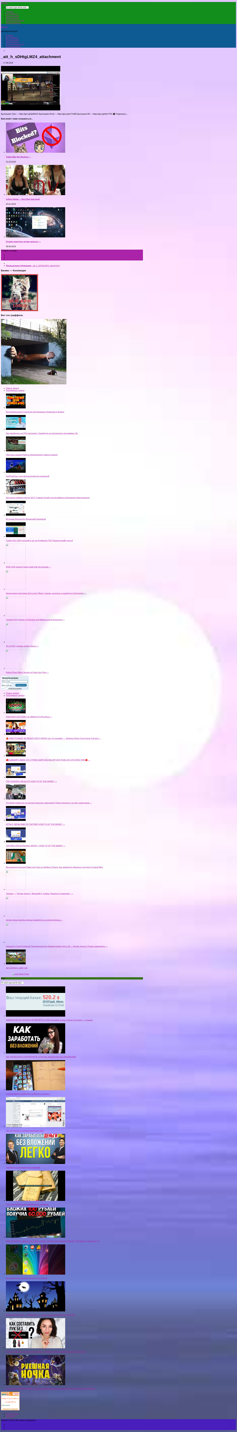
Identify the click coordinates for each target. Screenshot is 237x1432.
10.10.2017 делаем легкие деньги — (22, 646)
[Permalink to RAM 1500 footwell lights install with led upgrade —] (16, 563)
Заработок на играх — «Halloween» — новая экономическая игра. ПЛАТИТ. (40, 1315)
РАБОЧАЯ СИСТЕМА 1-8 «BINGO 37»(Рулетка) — (29, 717)
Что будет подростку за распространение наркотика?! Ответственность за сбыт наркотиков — (49, 803)
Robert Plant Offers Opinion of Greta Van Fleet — (27, 672)
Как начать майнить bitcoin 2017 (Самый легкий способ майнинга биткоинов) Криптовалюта (48, 498)
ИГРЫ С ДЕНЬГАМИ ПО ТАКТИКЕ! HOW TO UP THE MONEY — (35, 824)
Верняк (4, 3)
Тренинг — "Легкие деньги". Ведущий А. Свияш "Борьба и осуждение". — (39, 894)
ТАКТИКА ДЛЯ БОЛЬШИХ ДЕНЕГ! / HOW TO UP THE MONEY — (35, 846)
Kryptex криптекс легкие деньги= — (23, 242)
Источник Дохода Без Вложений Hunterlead (26, 519)
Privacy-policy (12, 1414)
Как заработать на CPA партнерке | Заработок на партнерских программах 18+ (42, 433)
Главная (10, 12)
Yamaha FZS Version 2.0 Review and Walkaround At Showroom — (35, 620)
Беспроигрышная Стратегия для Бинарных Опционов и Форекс (35, 412)
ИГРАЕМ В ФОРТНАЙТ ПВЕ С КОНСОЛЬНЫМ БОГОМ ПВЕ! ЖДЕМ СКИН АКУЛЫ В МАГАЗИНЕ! (50, 1389)
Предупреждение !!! (15, 21)
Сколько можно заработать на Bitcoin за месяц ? (28, 1094)
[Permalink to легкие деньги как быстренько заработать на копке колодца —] (16, 916)
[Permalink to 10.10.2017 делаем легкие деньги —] (16, 642)
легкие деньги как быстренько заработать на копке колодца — (34, 920)
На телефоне (12, 14)
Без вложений (12, 16)
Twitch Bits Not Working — (18, 157)
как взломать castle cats (17, 968)
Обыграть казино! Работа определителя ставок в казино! (32, 455)
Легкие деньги (12, 18)
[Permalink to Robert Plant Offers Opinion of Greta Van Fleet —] (16, 668)
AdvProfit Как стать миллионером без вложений (27, 476)
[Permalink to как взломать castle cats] (16, 964)
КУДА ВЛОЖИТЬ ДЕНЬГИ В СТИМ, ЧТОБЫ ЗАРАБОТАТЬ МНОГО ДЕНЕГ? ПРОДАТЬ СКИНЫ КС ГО (52, 1241)
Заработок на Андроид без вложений (23, 1167)
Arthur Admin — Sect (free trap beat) (23, 199)
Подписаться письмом (15, 688)
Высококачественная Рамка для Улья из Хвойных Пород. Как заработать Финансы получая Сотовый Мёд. (54, 867)
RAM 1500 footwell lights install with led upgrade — (28, 567)
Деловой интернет (10, 678)
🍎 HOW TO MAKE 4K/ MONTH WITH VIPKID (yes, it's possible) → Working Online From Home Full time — (53, 738)
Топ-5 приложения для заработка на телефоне (27, 1204)
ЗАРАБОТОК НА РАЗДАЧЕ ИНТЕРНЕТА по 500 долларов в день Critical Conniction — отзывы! (49, 1020)
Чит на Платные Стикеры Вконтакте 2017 (25, 1131)
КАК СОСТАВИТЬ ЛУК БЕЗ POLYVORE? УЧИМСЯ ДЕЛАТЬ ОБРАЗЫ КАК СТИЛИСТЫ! (46, 1352)
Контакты (10, 1416)
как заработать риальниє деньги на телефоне (27, 1278)
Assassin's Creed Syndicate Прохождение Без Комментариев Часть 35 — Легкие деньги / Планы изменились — (57, 946)
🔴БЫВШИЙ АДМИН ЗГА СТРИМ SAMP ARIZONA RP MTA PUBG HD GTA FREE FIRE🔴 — (48, 760)
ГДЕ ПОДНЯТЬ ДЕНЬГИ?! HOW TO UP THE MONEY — (31, 781)
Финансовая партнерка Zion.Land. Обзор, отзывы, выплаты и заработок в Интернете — (46, 593)
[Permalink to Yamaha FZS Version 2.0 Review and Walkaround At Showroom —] (16, 615)
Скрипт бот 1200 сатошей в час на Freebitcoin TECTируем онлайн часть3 (39, 541)
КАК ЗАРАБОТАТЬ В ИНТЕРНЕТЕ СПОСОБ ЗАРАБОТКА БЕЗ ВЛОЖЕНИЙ (41, 1057)
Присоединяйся (13, 23)
